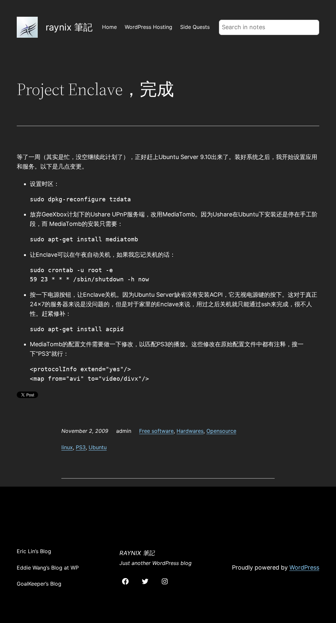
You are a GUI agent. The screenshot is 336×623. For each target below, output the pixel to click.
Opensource (221, 431)
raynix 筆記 (69, 27)
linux (67, 447)
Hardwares (190, 431)
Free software (156, 431)
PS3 (81, 447)
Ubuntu (98, 447)
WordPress (304, 567)
